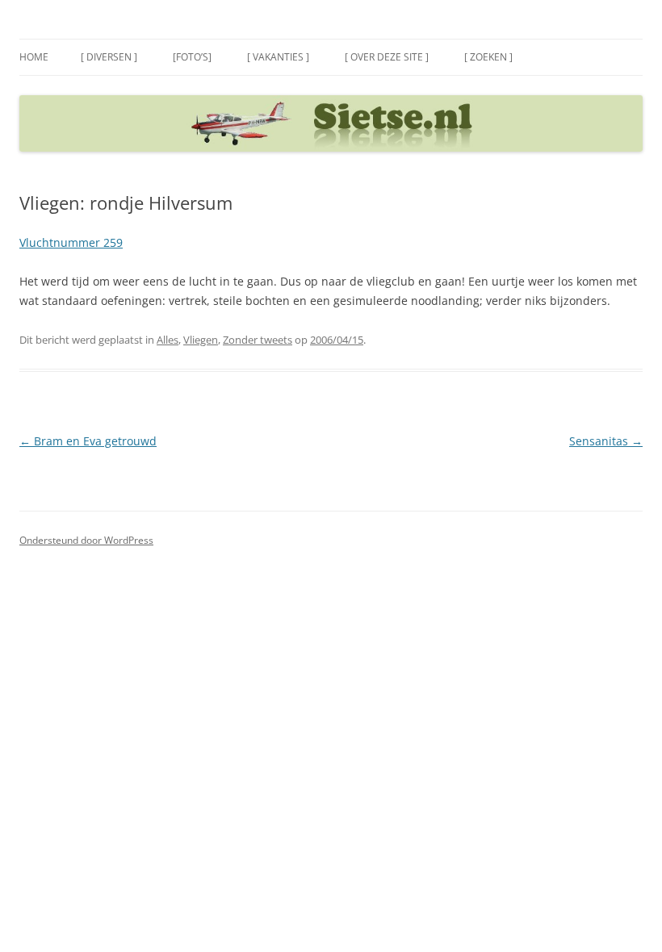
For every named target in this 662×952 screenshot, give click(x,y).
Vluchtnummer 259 (71, 242)
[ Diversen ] (109, 57)
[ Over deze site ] (387, 57)
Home (33, 57)
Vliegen (200, 339)
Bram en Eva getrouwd (88, 441)
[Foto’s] (192, 57)
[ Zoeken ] (488, 57)
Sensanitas (606, 441)
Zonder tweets (257, 339)
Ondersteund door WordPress (86, 540)
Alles (167, 339)
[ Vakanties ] (278, 57)
